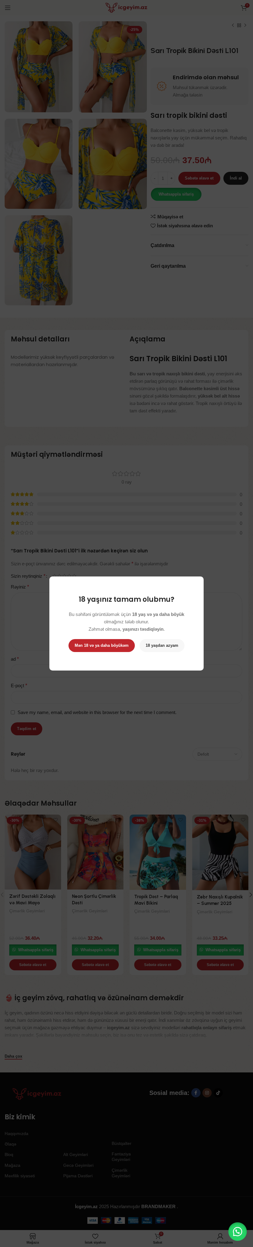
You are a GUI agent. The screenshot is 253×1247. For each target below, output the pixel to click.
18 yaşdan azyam (162, 645)
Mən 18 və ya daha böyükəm (102, 645)
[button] (237, 1231)
